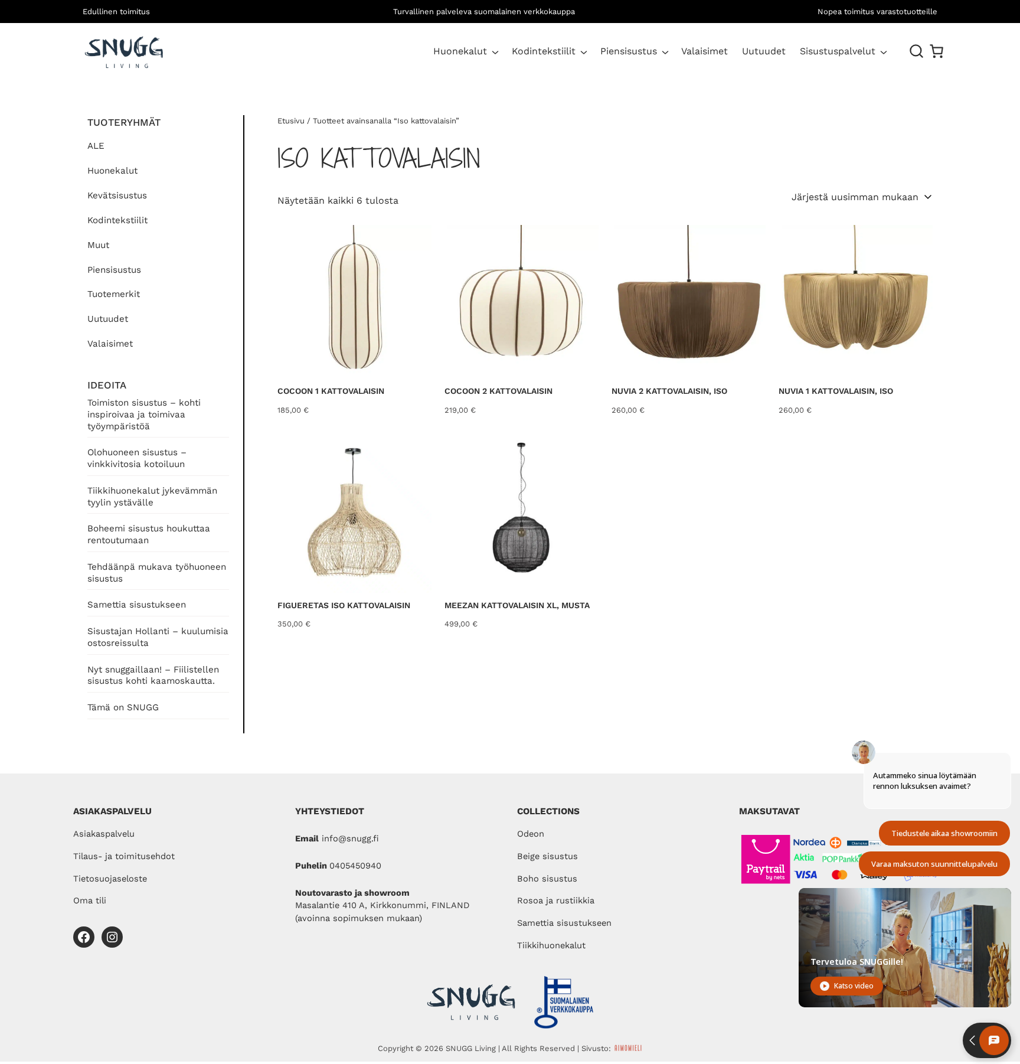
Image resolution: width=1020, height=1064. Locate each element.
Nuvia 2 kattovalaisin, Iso (669, 391)
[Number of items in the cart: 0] (936, 51)
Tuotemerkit (113, 294)
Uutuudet (107, 319)
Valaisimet (110, 343)
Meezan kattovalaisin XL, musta (517, 605)
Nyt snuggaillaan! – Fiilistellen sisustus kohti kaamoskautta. (153, 675)
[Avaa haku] (917, 51)
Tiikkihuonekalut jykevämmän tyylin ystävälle (152, 496)
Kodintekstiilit (544, 51)
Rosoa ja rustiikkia (555, 900)
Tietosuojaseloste (110, 878)
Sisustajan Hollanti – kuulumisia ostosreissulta (157, 637)
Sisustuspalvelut (837, 51)
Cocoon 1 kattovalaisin (330, 391)
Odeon (530, 833)
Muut (98, 245)
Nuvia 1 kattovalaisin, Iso (836, 391)
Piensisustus (628, 51)
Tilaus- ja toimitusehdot (124, 856)
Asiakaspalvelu (104, 833)
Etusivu (291, 120)
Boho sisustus (547, 878)
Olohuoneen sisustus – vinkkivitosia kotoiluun (137, 458)
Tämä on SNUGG (123, 707)
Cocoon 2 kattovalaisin (498, 391)
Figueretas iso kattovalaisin (343, 605)
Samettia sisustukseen (136, 604)
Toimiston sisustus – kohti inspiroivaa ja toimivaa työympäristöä (144, 414)
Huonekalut (460, 51)
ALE (95, 146)
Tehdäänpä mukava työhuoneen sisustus (156, 573)
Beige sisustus (547, 856)
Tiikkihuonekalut (551, 945)
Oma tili (89, 900)
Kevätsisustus (117, 195)
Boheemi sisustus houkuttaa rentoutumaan (148, 534)
